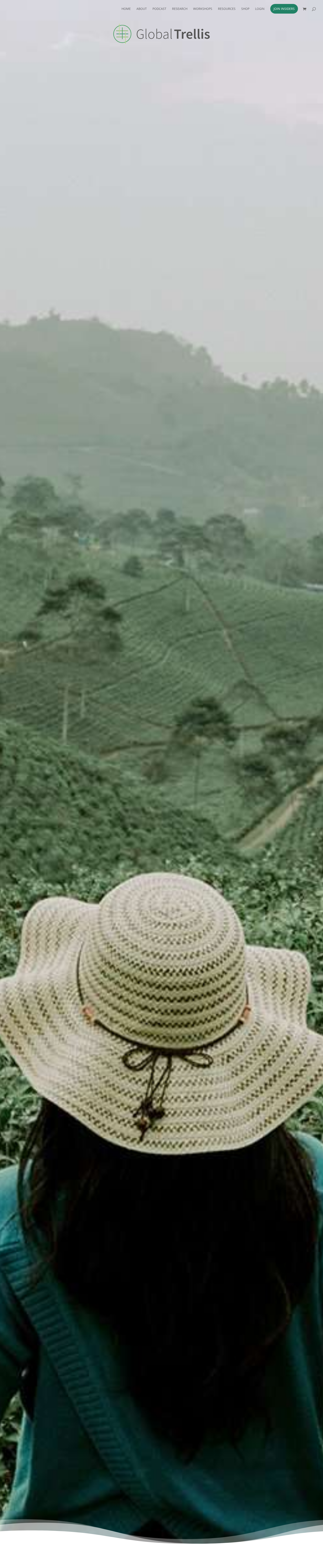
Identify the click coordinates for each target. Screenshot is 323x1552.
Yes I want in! (236, 112)
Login (260, 9)
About (141, 9)
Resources (227, 9)
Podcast (159, 9)
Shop (245, 9)
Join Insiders (284, 9)
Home (126, 9)
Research (179, 9)
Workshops (202, 9)
